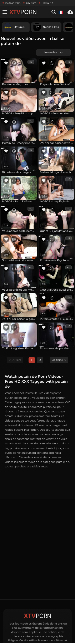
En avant (57, 360)
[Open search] (53, 12)
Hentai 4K (47, 2)
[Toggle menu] (5, 12)
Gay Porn (31, 2)
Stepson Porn (12, 2)
